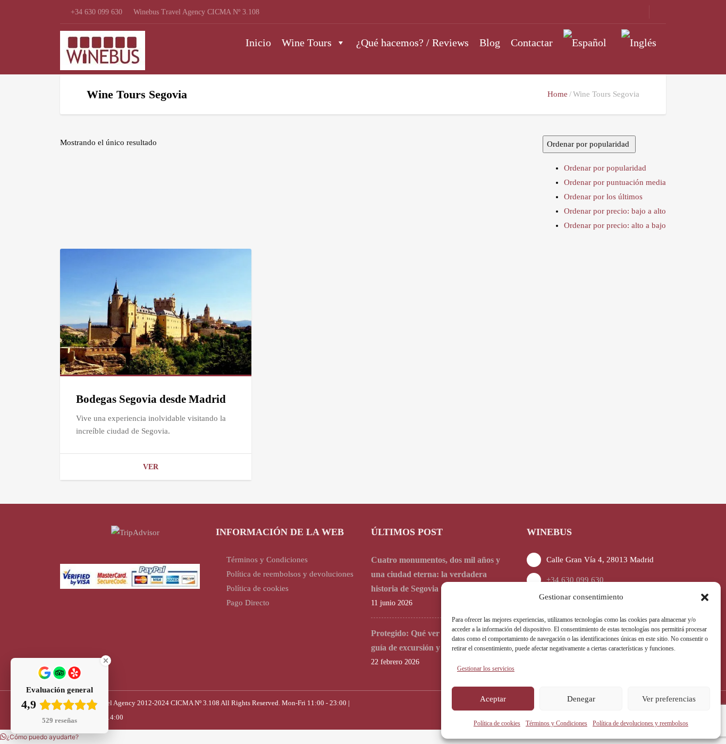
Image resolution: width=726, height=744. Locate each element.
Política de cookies (497, 723)
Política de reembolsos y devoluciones (289, 574)
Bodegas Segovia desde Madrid (151, 399)
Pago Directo (247, 602)
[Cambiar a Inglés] (641, 42)
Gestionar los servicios (485, 668)
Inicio (258, 42)
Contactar (532, 42)
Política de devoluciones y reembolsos (640, 723)
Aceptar (493, 699)
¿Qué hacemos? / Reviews (412, 42)
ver (150, 467)
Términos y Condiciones (556, 723)
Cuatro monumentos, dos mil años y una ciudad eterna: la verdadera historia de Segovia (435, 574)
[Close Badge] (105, 660)
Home (557, 94)
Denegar (581, 699)
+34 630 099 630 (575, 580)
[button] (704, 597)
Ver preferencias (669, 699)
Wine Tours (307, 42)
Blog (489, 42)
